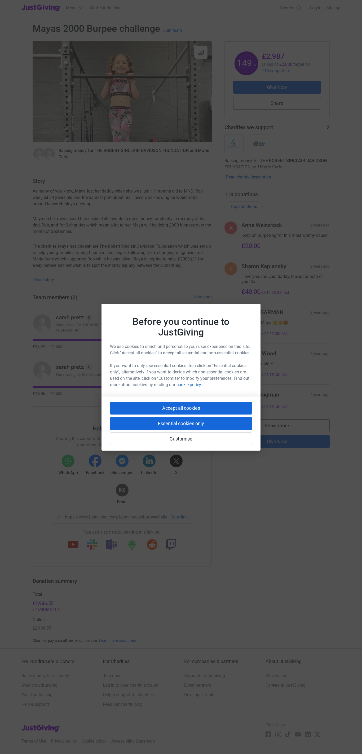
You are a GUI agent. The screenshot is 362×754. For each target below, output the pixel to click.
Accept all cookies (181, 408)
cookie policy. (189, 384)
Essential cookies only (181, 423)
